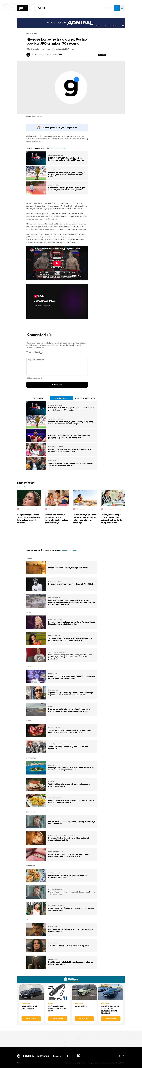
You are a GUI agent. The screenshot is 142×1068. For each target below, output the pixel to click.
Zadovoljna (43, 1056)
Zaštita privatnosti (108, 1063)
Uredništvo (75, 1063)
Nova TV (18, 1056)
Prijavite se (57, 385)
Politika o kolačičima (119, 1063)
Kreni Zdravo (78, 1056)
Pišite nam (68, 1063)
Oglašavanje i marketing (85, 1063)
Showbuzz (57, 1056)
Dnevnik (28, 1056)
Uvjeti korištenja (97, 1063)
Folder (70, 1056)
